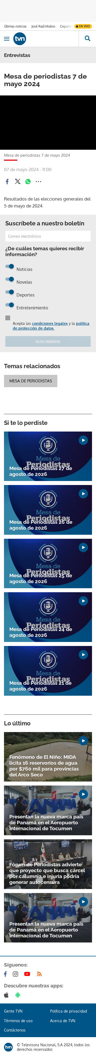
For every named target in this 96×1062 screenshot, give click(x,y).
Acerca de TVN (62, 1020)
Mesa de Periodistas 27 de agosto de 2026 (40, 471)
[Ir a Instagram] (16, 974)
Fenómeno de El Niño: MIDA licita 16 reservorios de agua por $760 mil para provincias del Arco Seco (44, 766)
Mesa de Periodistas (30, 380)
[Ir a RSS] (40, 974)
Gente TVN (13, 1011)
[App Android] (19, 995)
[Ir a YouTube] (28, 974)
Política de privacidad (68, 1011)
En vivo (84, 26)
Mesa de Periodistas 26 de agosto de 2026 (40, 525)
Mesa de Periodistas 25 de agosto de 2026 (40, 578)
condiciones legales (50, 323)
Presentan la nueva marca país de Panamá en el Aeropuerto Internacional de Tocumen (46, 822)
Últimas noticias (15, 26)
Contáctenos (15, 1030)
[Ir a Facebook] (6, 974)
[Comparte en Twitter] (17, 181)
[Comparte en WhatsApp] (28, 181)
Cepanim (66, 26)
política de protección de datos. (51, 325)
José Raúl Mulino (43, 26)
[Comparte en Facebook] (7, 181)
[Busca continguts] (87, 39)
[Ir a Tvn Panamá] (46, 38)
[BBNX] (8, 1047)
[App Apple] (7, 995)
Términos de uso (18, 1020)
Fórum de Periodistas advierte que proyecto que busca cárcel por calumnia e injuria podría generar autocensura (47, 873)
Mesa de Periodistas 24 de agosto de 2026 (40, 632)
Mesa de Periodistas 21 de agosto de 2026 (40, 686)
